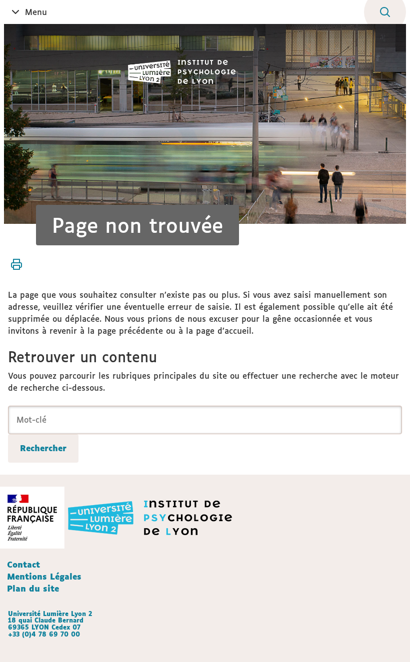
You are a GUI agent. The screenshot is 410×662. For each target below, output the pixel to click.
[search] (205, 420)
